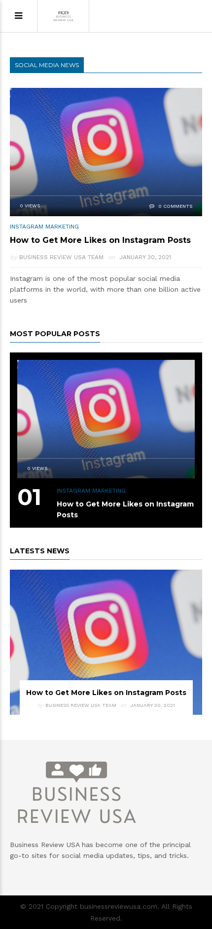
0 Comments (174, 206)
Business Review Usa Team (61, 257)
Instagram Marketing (44, 227)
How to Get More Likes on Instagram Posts (100, 240)
